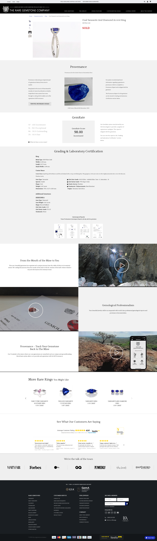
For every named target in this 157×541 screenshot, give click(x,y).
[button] (150, 1)
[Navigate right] (124, 445)
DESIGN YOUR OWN (84, 498)
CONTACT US (57, 498)
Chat (14, 1)
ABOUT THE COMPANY (84, 515)
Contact (9, 1)
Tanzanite (31, 498)
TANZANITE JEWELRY (84, 503)
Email (18, 1)
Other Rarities (32, 529)
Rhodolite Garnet (33, 515)
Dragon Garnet (32, 524)
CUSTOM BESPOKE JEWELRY (86, 500)
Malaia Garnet (32, 512)
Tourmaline (31, 505)
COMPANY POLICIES (84, 522)
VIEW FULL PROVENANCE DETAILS (39, 104)
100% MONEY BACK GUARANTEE (91, 1)
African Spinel (32, 519)
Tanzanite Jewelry (38, 16)
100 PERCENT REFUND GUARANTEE (62, 508)
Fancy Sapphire (32, 510)
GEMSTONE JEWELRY (84, 508)
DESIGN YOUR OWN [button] (97, 11)
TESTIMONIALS (82, 519)
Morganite (31, 522)
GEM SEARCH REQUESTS (59, 500)
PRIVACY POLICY (57, 515)
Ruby (29, 517)
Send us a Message (111, 520)
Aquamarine (31, 508)
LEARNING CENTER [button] (131, 11)
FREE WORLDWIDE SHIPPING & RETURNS (70, 1)
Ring (46, 16)
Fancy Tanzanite (32, 500)
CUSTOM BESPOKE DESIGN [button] (114, 11)
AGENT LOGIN (57, 505)
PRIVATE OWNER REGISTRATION (61, 503)
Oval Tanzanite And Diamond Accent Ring (59, 16)
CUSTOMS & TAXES (58, 512)
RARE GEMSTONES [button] (69, 11)
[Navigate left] (33, 445)
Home (30, 16)
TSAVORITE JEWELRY (84, 505)
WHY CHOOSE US (83, 517)
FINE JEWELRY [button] (82, 11)
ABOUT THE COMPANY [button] (146, 11)
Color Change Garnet (34, 527)
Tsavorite (31, 503)
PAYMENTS (56, 510)
